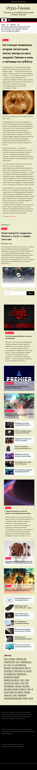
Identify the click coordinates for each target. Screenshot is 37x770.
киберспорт (8, 695)
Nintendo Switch (18, 668)
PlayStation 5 (17, 671)
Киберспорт (9, 333)
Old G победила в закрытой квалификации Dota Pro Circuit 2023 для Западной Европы (23, 471)
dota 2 (9, 665)
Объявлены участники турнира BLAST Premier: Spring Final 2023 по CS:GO (23, 424)
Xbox (27, 683)
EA (13, 665)
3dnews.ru (13, 216)
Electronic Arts (20, 665)
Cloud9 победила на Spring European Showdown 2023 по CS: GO (17, 387)
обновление (22, 695)
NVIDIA (27, 668)
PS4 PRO (28, 671)
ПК (32, 689)
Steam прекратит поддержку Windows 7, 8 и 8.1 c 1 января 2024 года (16, 236)
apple (6, 659)
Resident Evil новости (12, 680)
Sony (22, 680)
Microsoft (7, 668)
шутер (31, 698)
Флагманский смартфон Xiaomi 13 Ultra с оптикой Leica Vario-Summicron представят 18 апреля (22, 630)
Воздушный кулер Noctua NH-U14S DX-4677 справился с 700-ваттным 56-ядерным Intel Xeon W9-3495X (19, 562)
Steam (27, 680)
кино (15, 695)
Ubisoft (17, 683)
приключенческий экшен (13, 698)
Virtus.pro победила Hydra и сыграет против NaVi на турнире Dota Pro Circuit (23, 432)
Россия (6, 692)
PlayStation (8, 671)
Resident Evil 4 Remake (11, 677)
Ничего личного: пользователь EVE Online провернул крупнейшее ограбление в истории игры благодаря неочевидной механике (18, 589)
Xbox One (18, 686)
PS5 (5, 674)
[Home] (4, 20)
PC (30, 668)
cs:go (18, 662)
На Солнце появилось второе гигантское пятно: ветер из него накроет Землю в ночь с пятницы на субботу (18, 53)
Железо (5, 40)
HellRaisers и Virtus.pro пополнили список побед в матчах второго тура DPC (23, 455)
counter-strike (9, 662)
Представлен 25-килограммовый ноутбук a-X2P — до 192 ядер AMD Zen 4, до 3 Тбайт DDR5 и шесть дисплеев (23, 638)
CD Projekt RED (21, 659)
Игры (29, 689)
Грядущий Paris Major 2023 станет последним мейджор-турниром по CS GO (23, 440)
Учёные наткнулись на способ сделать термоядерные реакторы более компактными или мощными (17, 512)
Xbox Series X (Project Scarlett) (15, 689)
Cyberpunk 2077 (25, 662)
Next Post (4, 225)
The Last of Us (9, 683)
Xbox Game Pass (9, 686)
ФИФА (12, 692)
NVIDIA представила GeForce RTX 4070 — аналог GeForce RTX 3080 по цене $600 (23, 607)
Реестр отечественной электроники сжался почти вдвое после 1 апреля (23, 646)
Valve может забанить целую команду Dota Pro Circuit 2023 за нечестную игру (19, 414)
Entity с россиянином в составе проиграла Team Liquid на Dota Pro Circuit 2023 (23, 447)
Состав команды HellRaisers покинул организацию (18, 337)
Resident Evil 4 (22, 674)
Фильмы (27, 692)
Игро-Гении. (18, 8)
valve (22, 683)
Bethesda (12, 659)
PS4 (24, 671)
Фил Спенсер (18, 692)
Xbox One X (26, 686)
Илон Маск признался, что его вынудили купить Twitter (23, 599)
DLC (5, 665)
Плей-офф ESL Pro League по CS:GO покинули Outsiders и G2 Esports (23, 463)
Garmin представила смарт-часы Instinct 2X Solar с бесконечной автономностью (22, 615)
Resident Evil (11, 674)
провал (25, 698)
